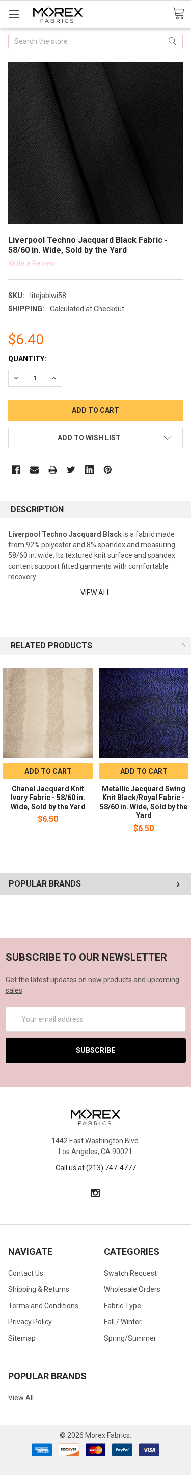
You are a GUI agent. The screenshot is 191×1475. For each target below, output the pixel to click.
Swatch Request (130, 1273)
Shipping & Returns (38, 1289)
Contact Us (25, 1273)
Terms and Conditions (43, 1306)
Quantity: (27, 359)
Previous (169, 646)
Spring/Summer (130, 1338)
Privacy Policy (30, 1322)
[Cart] (181, 13)
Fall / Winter (123, 1322)
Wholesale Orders (132, 1289)
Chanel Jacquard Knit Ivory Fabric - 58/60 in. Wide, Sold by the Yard (48, 798)
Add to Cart (48, 771)
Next (182, 646)
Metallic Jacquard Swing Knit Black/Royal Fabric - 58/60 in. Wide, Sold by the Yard (143, 802)
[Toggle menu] (14, 14)
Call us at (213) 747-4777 (96, 1168)
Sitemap (22, 1338)
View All (21, 1398)
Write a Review (32, 263)
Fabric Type (122, 1306)
